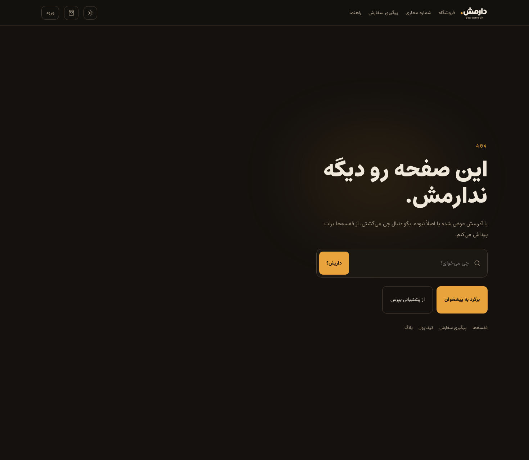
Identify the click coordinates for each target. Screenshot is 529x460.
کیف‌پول (426, 328)
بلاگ (408, 328)
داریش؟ (334, 263)
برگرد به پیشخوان (462, 300)
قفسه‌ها (480, 328)
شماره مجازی (418, 13)
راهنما (355, 13)
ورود (50, 13)
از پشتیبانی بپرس (407, 300)
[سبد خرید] (71, 13)
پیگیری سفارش (383, 13)
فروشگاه (447, 13)
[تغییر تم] (90, 13)
